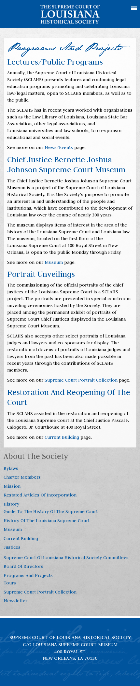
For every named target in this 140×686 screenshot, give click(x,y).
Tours (10, 583)
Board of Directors (23, 566)
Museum (54, 262)
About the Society (36, 456)
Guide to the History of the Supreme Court (51, 511)
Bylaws (11, 468)
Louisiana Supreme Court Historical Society (70, 14)
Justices (12, 547)
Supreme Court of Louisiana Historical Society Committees (66, 557)
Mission (12, 486)
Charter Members (22, 477)
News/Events (59, 147)
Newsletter (15, 601)
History (11, 504)
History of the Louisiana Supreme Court (47, 520)
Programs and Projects (28, 575)
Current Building (62, 437)
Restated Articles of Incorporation (40, 495)
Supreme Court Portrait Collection (81, 380)
